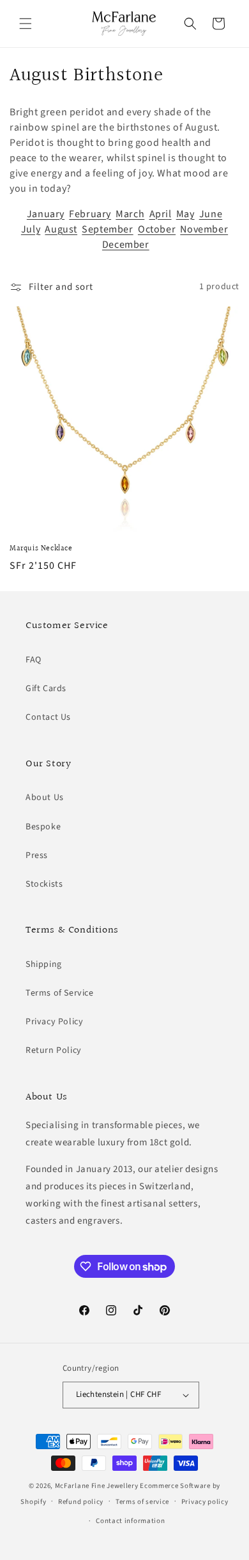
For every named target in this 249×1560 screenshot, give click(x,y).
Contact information (130, 1521)
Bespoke (43, 826)
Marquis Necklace (41, 549)
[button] (25, 24)
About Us (45, 797)
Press (37, 855)
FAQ (34, 660)
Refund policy (80, 1501)
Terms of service (142, 1501)
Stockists (44, 884)
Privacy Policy (54, 1021)
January (45, 214)
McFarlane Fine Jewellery (97, 1486)
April (160, 214)
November (204, 229)
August (61, 229)
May (185, 214)
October (157, 229)
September (107, 229)
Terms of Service (60, 993)
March (130, 214)
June (210, 214)
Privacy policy (205, 1501)
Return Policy (54, 1050)
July (30, 229)
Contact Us (48, 717)
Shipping (44, 964)
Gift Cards (46, 688)
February (90, 214)
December (125, 245)
